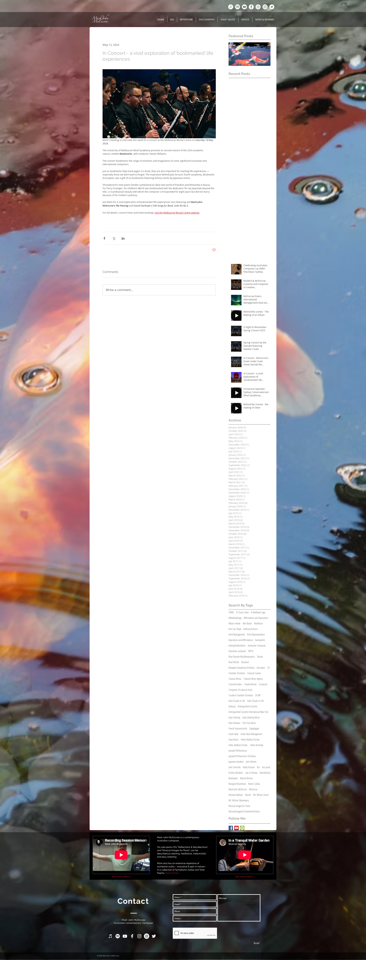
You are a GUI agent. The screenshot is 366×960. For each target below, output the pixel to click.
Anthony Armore (250, 628)
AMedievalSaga (235, 617)
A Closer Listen (242, 612)
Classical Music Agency (253, 678)
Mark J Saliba (254, 783)
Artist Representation (256, 634)
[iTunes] (230, 6)
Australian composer (237, 651)
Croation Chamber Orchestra (241, 695)
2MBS (231, 612)
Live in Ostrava (251, 772)
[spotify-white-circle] (237, 6)
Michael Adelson (236, 794)
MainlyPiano (265, 772)
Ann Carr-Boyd (235, 628)
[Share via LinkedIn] (123, 238)
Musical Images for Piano (239, 805)
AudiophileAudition (237, 645)
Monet (248, 794)
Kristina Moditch (236, 772)
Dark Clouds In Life (237, 700)
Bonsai (260, 656)
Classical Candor (254, 673)
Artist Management (237, 634)
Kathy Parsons (249, 767)
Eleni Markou (234, 722)
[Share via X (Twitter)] (114, 238)
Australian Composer (257, 645)
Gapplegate (254, 728)
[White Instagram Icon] (139, 936)
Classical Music (235, 678)
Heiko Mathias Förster (250, 739)
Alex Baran (247, 623)
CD (268, 667)
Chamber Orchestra (237, 673)
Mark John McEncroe (238, 789)
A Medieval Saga (258, 612)
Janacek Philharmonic (238, 750)
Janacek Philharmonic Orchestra (242, 756)
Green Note (233, 734)
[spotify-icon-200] (242, 828)
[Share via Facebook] (104, 238)
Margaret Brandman (237, 783)
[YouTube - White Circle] (244, 6)
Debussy (232, 706)
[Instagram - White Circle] (258, 6)
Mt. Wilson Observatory (239, 800)
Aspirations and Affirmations (241, 640)
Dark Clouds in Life (255, 700)
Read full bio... (172, 873)
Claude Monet (250, 684)
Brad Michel (234, 662)
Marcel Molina (246, 778)
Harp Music (233, 739)
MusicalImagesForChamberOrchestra (244, 811)
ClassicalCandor (235, 684)
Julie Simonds (235, 767)
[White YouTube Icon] (125, 936)
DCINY (258, 695)
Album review (234, 623)
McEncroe (253, 789)
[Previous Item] (234, 54)
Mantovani (233, 778)
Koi (258, 767)
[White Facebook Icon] (132, 936)
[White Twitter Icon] (154, 936)
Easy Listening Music (251, 717)
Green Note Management (251, 734)
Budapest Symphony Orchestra (241, 667)
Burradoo (261, 667)
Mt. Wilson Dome (261, 794)
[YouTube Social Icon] (236, 828)
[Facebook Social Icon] (231, 828)
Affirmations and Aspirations (256, 617)
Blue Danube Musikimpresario (242, 656)
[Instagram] (264, 6)
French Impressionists (238, 728)
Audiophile (260, 640)
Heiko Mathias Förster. (238, 745)
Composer (263, 684)
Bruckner (245, 662)
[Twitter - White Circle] (271, 6)
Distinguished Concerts (247, 706)
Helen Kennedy (256, 745)
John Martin (251, 761)
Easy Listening (234, 717)
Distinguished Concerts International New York (248, 711)
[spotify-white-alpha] (117, 936)
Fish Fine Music (249, 722)
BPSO (250, 651)
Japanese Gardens (236, 761)
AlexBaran (258, 623)
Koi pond (266, 767)
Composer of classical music (240, 689)
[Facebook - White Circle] (251, 6)
